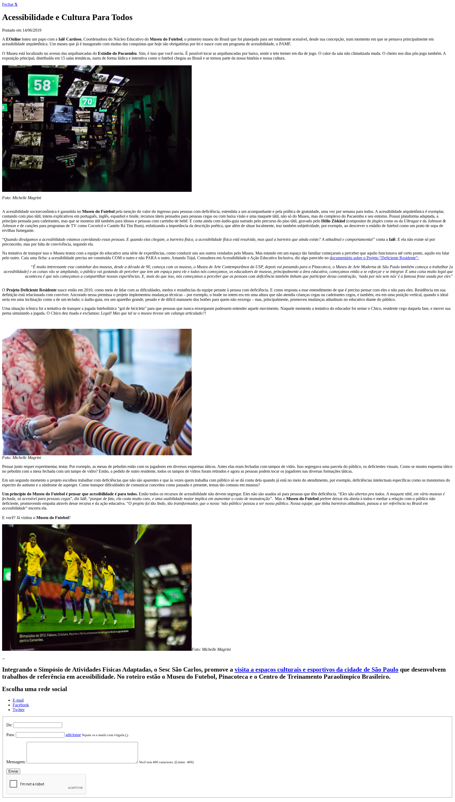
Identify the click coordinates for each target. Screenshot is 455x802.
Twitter (18, 709)
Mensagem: (16, 762)
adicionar (73, 734)
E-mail (18, 700)
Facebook (21, 705)
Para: (10, 734)
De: (9, 725)
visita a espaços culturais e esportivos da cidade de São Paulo (316, 669)
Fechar (10, 4)
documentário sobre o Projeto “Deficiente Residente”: (374, 258)
